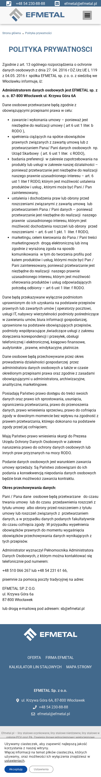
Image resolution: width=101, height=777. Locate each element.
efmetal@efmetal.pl (80, 3)
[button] (87, 15)
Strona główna (11, 33)
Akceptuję (16, 769)
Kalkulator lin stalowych (35, 667)
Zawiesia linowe (44, 737)
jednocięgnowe (64, 737)
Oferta (34, 657)
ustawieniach (14, 761)
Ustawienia (41, 769)
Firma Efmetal (60, 657)
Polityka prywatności (38, 33)
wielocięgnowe (85, 737)
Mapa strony (79, 667)
